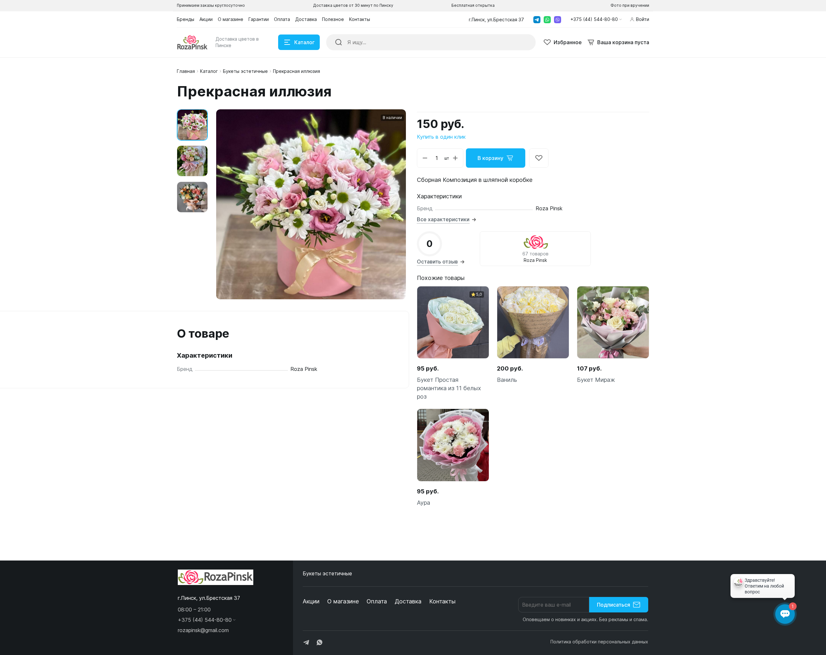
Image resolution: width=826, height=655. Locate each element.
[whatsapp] (547, 19)
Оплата (377, 601)
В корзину (490, 158)
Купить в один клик (441, 137)
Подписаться (613, 604)
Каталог (209, 71)
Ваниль (507, 379)
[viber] (557, 19)
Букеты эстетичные (245, 71)
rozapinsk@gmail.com (203, 630)
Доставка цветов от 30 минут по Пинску (353, 5)
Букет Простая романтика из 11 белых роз (449, 388)
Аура (423, 502)
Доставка (408, 601)
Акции (311, 601)
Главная (186, 71)
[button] (596, 19)
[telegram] (537, 19)
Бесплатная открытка (473, 5)
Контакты (442, 601)
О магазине (343, 601)
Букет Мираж (596, 379)
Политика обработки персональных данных (599, 641)
